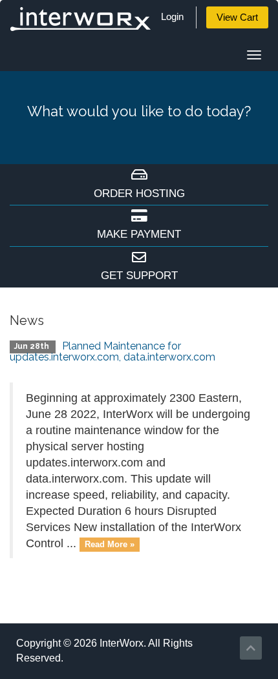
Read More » (109, 544)
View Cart (237, 17)
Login (172, 16)
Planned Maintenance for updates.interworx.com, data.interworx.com (112, 352)
